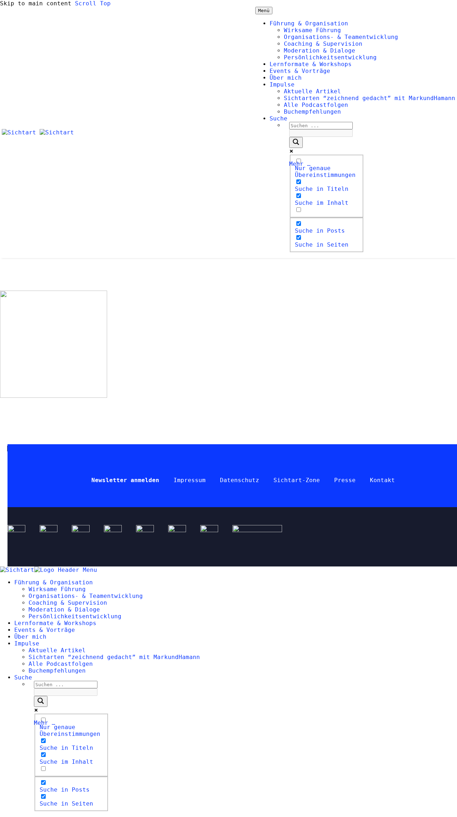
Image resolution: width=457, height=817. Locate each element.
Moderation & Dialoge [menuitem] (64, 609)
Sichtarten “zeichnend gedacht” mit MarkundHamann (369, 98)
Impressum (190, 480)
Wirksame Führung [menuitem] (57, 589)
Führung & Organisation (309, 23)
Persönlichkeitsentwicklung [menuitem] (75, 616)
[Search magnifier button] (296, 142)
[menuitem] (23, 677)
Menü (264, 10)
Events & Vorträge (300, 71)
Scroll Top (93, 3)
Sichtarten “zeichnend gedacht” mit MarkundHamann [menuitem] (114, 657)
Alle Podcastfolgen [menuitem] (61, 663)
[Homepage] (38, 132)
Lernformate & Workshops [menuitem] (55, 623)
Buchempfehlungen (312, 111)
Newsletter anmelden (125, 480)
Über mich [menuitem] (30, 636)
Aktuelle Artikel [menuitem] (57, 650)
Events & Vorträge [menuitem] (44, 630)
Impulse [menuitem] (26, 643)
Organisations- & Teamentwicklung (341, 37)
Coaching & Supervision (323, 43)
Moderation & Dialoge (319, 50)
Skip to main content (35, 3)
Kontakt (382, 480)
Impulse (282, 84)
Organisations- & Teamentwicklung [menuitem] (86, 596)
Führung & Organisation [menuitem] (53, 582)
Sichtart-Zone (296, 480)
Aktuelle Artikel (312, 91)
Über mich (286, 77)
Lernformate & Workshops (311, 64)
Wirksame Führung (312, 30)
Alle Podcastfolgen (316, 104)
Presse (345, 480)
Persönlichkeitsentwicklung (330, 57)
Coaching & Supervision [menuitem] (68, 602)
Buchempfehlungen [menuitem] (57, 670)
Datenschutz (239, 480)
